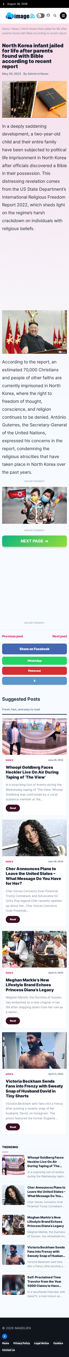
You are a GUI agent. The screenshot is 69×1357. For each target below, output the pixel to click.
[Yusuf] (48, 15)
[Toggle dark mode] (41, 15)
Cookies (58, 1343)
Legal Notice (41, 1343)
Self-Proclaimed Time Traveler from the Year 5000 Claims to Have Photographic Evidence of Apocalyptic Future (47, 1281)
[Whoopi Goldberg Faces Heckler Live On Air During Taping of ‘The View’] (34, 736)
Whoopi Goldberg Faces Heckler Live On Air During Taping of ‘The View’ (32, 772)
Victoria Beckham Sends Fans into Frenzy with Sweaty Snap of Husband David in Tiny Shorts (34, 1089)
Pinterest (34, 670)
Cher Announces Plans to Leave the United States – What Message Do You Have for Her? (33, 876)
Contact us (8, 1349)
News (15, 28)
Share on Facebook (34, 649)
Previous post (12, 636)
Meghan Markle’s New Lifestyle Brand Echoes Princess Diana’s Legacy (30, 985)
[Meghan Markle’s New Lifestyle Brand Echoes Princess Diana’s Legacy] (34, 949)
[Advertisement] (34, 271)
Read (13, 808)
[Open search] (55, 15)
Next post (60, 636)
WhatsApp (34, 660)
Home (5, 28)
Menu (63, 15)
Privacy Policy (21, 1343)
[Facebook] (3, 4)
